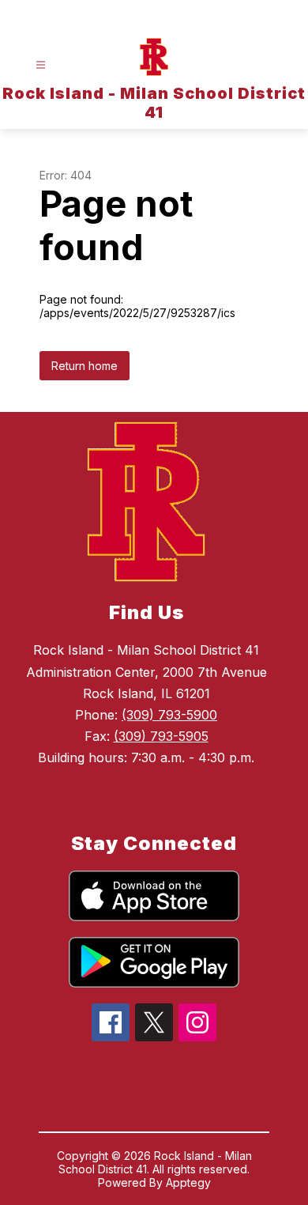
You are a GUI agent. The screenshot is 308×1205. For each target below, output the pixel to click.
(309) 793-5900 (169, 715)
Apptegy (188, 1182)
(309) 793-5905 (161, 736)
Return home (84, 365)
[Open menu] (41, 65)
